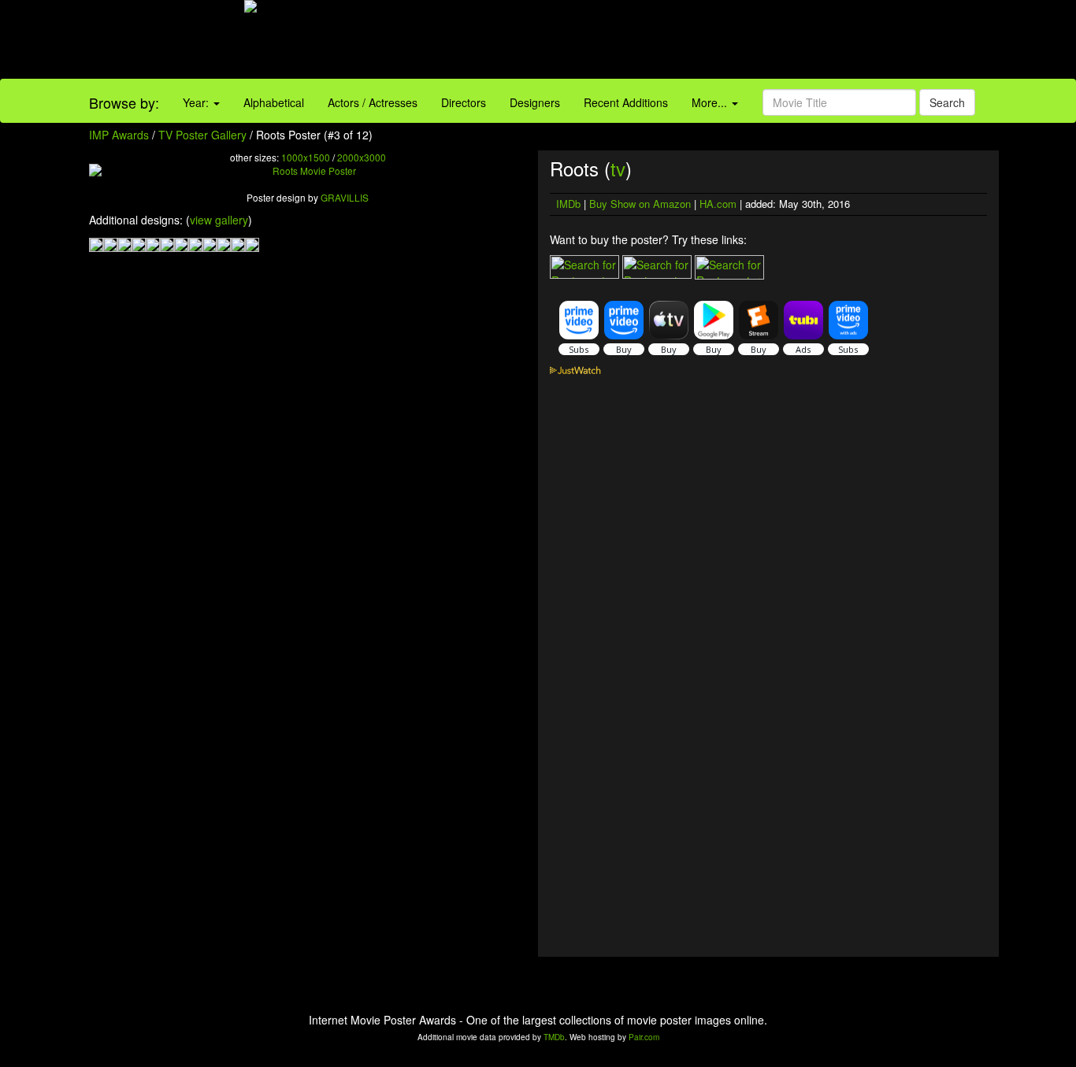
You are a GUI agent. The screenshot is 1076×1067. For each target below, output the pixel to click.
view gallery (219, 220)
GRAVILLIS (345, 197)
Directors (463, 102)
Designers (535, 102)
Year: (197, 102)
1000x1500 (305, 157)
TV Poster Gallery (202, 135)
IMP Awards (119, 135)
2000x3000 (361, 157)
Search (947, 102)
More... (711, 102)
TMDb (554, 1037)
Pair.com (644, 1037)
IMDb (568, 203)
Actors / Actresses (372, 102)
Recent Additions (626, 102)
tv (617, 168)
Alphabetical (273, 102)
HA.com (718, 203)
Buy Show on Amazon (640, 203)
